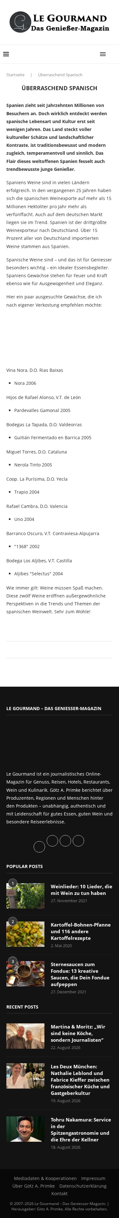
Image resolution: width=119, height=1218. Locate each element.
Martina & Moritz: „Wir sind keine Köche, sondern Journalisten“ (78, 1033)
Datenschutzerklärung (83, 1186)
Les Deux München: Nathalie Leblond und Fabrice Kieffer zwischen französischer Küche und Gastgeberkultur (80, 1079)
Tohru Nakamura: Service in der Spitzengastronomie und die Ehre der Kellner (81, 1129)
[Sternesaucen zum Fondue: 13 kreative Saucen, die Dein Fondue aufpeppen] (25, 973)
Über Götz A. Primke (33, 1186)
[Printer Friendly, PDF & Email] (37, 625)
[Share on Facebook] (56, 649)
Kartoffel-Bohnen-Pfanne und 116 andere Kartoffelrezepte (81, 931)
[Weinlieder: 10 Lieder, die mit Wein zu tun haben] (25, 896)
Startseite (15, 75)
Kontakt (59, 1193)
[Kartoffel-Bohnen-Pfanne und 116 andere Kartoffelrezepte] (25, 934)
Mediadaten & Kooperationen (45, 1178)
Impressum (93, 1178)
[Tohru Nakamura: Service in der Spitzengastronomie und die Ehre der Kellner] (25, 1129)
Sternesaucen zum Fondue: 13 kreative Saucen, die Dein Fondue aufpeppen (80, 974)
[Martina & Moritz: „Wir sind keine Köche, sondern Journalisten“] (25, 1036)
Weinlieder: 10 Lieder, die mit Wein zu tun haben (81, 889)
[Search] (112, 54)
